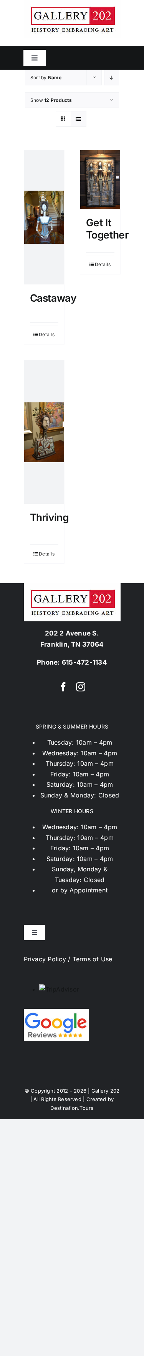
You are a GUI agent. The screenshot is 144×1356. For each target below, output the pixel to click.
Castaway (53, 298)
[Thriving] (44, 432)
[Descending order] (111, 77)
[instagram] (80, 686)
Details (47, 334)
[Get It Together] (100, 179)
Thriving (49, 517)
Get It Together (107, 228)
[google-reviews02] (56, 1012)
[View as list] (78, 118)
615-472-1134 (84, 662)
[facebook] (63, 686)
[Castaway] (44, 217)
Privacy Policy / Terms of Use (68, 959)
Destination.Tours (71, 1108)
